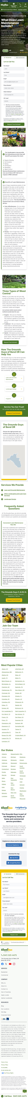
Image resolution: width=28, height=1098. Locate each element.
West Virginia (22, 794)
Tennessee (23, 776)
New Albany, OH (19, 690)
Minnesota (14, 760)
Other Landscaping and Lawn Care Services (15, 494)
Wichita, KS (18, 738)
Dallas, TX (4, 705)
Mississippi (14, 763)
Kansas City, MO (6, 735)
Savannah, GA (19, 720)
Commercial (21, 57)
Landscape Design (11, 389)
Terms (12, 114)
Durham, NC (5, 708)
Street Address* (8, 91)
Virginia (22, 788)
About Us (3, 986)
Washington (23, 791)
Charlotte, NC (6, 687)
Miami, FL (18, 678)
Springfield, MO (19, 726)
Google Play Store (15, 863)
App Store (14, 858)
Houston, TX (5, 729)
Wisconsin (22, 798)
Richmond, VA (19, 708)
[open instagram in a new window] (14, 964)
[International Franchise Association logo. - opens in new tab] (3, 1019)
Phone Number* (7, 85)
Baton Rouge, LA (6, 681)
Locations (7, 942)
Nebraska (13, 772)
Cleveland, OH (6, 696)
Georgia (4, 775)
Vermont (22, 785)
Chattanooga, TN (6, 690)
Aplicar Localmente (6, 998)
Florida (4, 772)
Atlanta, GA (5, 675)
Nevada (13, 775)
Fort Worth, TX (6, 714)
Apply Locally (5, 995)
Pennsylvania (23, 763)
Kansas (4, 790)
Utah (21, 782)
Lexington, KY (6, 741)
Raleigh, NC (18, 705)
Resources (4, 1002)
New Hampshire (14, 779)
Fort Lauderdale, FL (7, 711)
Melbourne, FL (19, 672)
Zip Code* (4, 907)
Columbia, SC (5, 699)
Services (4, 968)
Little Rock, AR (19, 669)
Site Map (3, 1012)
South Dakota (22, 772)
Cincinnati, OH (6, 693)
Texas (21, 779)
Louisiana (4, 796)
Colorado (4, 766)
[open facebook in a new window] (2, 964)
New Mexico (13, 788)
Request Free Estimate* (14, 124)
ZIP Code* (6, 98)
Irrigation (8, 398)
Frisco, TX (4, 720)
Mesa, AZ (17, 675)
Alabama (4, 754)
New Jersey (12, 784)
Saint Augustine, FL (20, 711)
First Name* (6, 65)
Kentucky (4, 793)
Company (4, 979)
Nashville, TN (19, 687)
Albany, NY (5, 669)
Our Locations (5, 1009)
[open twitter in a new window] (6, 964)
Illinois (3, 781)
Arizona (4, 757)
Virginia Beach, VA (20, 735)
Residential (8, 57)
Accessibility (4, 1067)
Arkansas (4, 760)
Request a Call (14, 934)
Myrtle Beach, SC (20, 684)
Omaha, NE (18, 693)
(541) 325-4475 (10, 955)
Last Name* (6, 72)
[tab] (7, 57)
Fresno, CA (5, 717)
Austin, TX (4, 678)
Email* (5, 78)
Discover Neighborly (14, 845)
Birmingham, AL (6, 684)
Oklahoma (22, 757)
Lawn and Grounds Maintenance (11, 378)
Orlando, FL (18, 696)
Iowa (3, 787)
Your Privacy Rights (8, 1073)
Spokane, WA (19, 723)
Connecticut (5, 769)
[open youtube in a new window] (10, 964)
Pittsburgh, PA (19, 702)
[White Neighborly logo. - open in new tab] (5, 1)
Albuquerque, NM (7, 672)
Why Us (3, 983)
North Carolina (13, 796)
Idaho (3, 778)
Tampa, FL (18, 729)
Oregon (22, 760)
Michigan (13, 757)
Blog (2, 1006)
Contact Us (4, 989)
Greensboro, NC (6, 723)
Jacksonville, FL (6, 732)
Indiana (4, 784)
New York (13, 792)
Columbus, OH (6, 702)
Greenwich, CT (6, 726)
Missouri (13, 766)
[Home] (2, 942)
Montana (13, 769)
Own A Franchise (6, 992)
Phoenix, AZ (18, 699)
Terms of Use (4, 1062)
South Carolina (22, 767)
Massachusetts (15, 754)
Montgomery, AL (20, 681)
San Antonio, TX (19, 714)
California (4, 763)
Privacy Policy (19, 114)
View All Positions (9, 655)
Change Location (22, 9)
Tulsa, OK (17, 732)
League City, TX (6, 738)
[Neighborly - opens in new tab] (7, 1019)
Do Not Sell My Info (6, 1070)
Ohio (21, 754)
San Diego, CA (19, 717)
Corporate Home (6, 1015)
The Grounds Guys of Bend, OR (17, 942)
